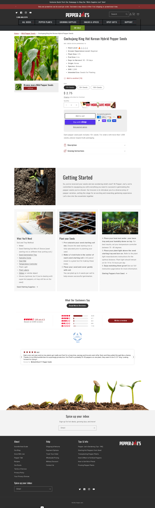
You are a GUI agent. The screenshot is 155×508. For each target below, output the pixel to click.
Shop (31, 88)
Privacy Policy (19, 472)
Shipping (66, 97)
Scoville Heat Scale (21, 446)
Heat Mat (22, 261)
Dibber (21, 273)
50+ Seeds (84, 87)
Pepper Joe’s (79, 502)
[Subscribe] (94, 427)
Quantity (66, 101)
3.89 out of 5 (40, 320)
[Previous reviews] (21, 357)
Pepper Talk (18, 458)
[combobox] (119, 14)
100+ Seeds (97, 87)
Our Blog (17, 450)
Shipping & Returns (53, 446)
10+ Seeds (70, 87)
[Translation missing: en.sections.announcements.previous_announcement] (16, 6)
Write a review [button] (120, 321)
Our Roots (17, 465)
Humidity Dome (25, 258)
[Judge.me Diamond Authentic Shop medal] (77, 337)
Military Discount (52, 461)
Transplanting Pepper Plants (88, 454)
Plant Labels (24, 270)
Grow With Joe (19, 454)
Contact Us (50, 465)
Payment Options (52, 450)
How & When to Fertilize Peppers (90, 458)
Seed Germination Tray (28, 255)
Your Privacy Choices (21, 476)
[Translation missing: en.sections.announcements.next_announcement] (139, 6)
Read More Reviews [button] (77, 306)
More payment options (80, 127)
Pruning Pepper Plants (86, 465)
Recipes (17, 461)
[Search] (126, 14)
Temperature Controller (28, 264)
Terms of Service (20, 469)
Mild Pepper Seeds (28, 33)
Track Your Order (52, 454)
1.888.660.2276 (22, 17)
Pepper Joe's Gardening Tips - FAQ (90, 446)
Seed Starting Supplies (26, 287)
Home (16, 33)
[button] (26, 22)
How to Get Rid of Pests (86, 461)
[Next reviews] (133, 357)
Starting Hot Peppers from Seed (89, 450)
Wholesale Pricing (52, 458)
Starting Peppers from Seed (113, 273)
